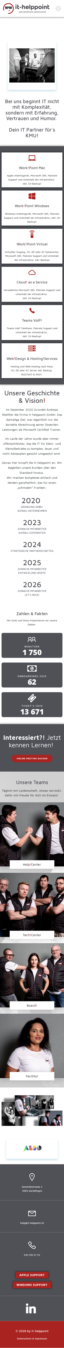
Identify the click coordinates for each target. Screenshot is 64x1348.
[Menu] (58, 8)
